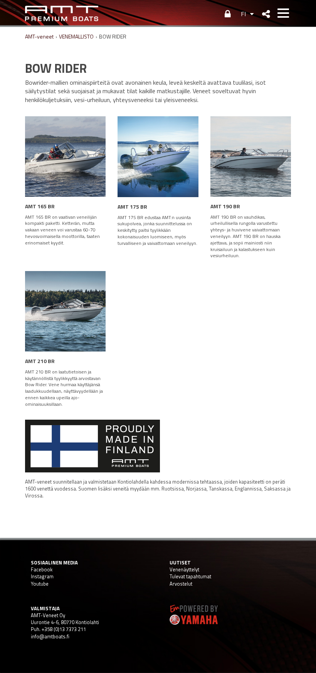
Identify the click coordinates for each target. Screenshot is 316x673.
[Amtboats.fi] (61, 13)
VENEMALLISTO (76, 36)
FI (243, 13)
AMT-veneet (39, 36)
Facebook (41, 569)
